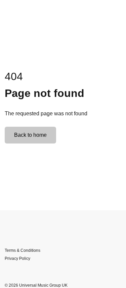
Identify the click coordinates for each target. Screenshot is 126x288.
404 (14, 76)
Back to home (30, 135)
